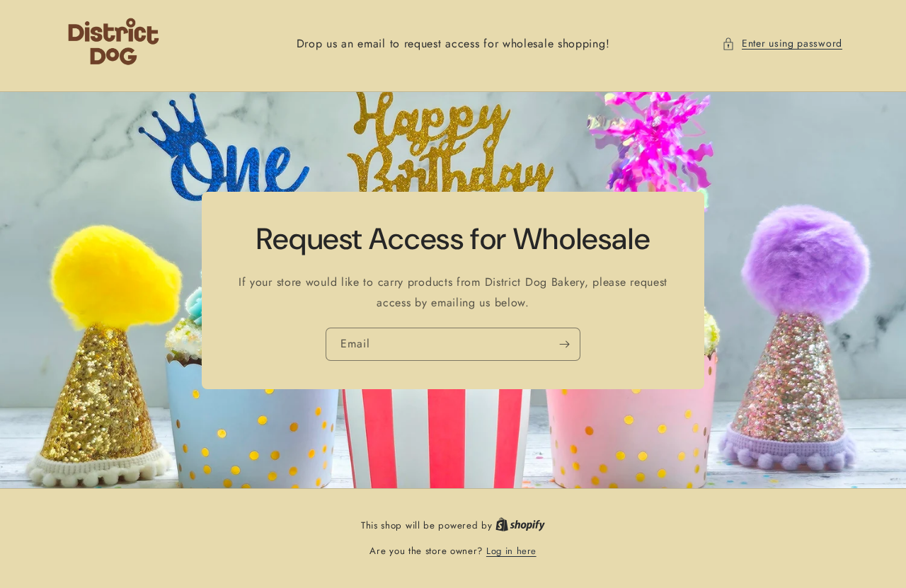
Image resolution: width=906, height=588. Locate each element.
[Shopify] (520, 525)
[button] (782, 43)
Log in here (511, 551)
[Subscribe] (564, 343)
